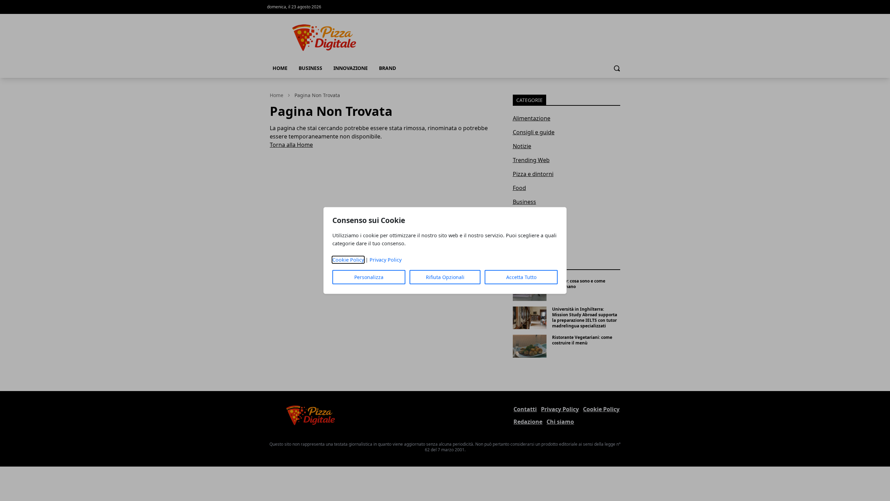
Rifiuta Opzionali (445, 277)
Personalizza (368, 277)
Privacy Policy (386, 259)
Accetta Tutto (521, 277)
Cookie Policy (348, 259)
